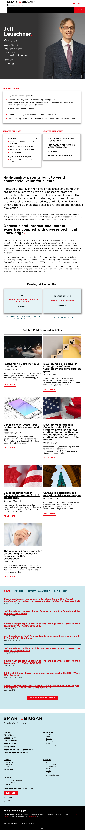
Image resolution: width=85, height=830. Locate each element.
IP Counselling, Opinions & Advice (21, 160)
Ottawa (8, 60)
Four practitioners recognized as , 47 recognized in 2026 (42, 600)
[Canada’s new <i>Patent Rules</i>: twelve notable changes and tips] (23, 408)
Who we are (9, 735)
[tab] (8, 591)
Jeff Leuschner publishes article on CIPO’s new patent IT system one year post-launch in (42, 649)
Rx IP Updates (51, 764)
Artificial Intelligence (59, 155)
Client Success (51, 766)
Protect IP (9, 762)
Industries (8, 769)
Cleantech (53, 151)
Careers (7, 777)
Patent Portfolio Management (22, 149)
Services (7, 760)
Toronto (48, 737)
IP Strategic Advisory (19, 157)
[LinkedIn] (13, 64)
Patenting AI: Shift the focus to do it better (21, 365)
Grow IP (9, 766)
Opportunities (11, 782)
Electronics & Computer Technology (60, 140)
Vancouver (50, 741)
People (7, 732)
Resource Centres (52, 775)
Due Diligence (15, 152)
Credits (42, 828)
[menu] (22, 150)
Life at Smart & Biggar (14, 780)
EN (9, 10)
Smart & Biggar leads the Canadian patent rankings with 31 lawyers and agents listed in (41, 686)
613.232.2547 (12, 52)
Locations (79, 9)
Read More (9, 385)
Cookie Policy (10, 744)
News (48, 769)
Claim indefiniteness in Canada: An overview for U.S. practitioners (22, 495)
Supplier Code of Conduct (16, 753)
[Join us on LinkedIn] (74, 3)
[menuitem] (21, 146)
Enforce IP (10, 764)
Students (9, 784)
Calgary (48, 743)
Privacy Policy (10, 741)
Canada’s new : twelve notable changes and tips (21, 427)
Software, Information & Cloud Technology (61, 146)
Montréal (49, 739)
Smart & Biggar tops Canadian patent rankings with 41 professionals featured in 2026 (42, 624)
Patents (12, 139)
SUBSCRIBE (10, 793)
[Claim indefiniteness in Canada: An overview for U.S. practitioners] (23, 476)
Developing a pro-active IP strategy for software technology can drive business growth (62, 367)
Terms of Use (9, 747)
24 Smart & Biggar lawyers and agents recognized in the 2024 (42, 674)
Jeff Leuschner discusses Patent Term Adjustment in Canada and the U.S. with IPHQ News (42, 612)
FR (12, 10)
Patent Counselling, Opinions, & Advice (22, 142)
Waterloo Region (52, 745)
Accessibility (10, 738)
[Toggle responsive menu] (3, 10)
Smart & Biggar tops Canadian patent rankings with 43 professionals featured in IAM (42, 661)
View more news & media (42, 698)
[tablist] (42, 647)
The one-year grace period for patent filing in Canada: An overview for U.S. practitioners (23, 554)
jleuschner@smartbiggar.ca (15, 55)
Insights (47, 760)
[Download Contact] (9, 64)
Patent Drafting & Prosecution (22, 146)
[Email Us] (79, 3)
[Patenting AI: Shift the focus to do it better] (23, 347)
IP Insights (49, 762)
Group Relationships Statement (18, 750)
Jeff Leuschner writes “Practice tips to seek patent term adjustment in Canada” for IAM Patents (41, 637)
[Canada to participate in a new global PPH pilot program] (62, 476)
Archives (49, 773)
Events (48, 771)
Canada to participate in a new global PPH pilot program (62, 494)
